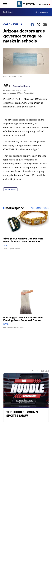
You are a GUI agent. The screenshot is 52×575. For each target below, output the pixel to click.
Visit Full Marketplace (40, 208)
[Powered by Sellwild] (45, 371)
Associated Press (21, 86)
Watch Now (44, 4)
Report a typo (10, 189)
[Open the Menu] (4, 4)
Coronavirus (12, 24)
